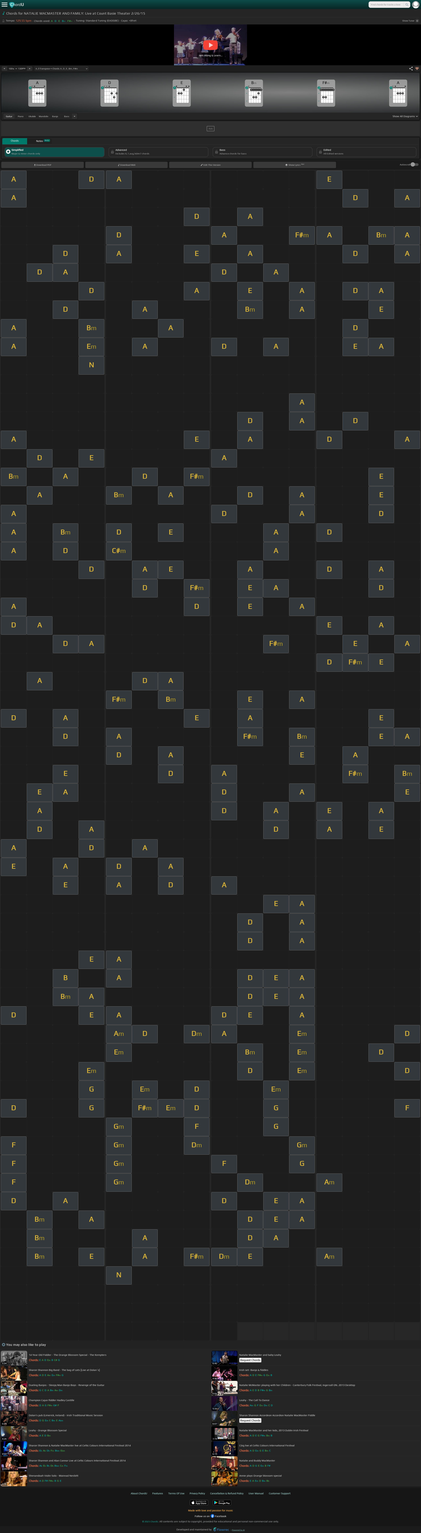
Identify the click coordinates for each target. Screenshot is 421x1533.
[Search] (407, 4)
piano (21, 116)
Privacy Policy (197, 1493)
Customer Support (279, 1493)
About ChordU (139, 1493)
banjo (55, 116)
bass (66, 116)
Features (157, 1493)
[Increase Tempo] (29, 68)
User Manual (256, 1493)
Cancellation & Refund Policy (226, 1493)
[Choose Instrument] (74, 116)
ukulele (32, 116)
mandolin (43, 116)
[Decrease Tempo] (4, 68)
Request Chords (250, 1360)
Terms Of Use (176, 1493)
